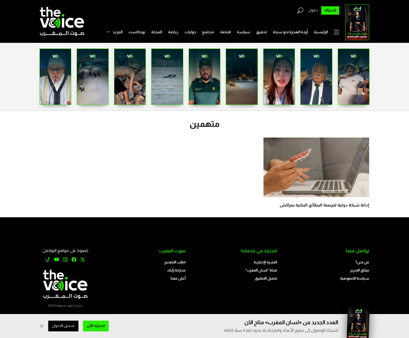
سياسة (243, 32)
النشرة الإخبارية (265, 262)
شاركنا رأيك (176, 270)
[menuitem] (321, 32)
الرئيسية (321, 32)
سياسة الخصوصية (354, 278)
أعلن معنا (178, 278)
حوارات (190, 32)
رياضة (173, 32)
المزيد (117, 32)
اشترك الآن (96, 326)
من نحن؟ (362, 262)
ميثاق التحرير (359, 270)
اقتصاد (225, 32)
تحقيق (261, 32)
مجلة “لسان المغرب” (261, 270)
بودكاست (136, 32)
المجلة (156, 32)
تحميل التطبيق (266, 278)
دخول (313, 10)
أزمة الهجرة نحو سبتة (290, 32)
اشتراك (330, 10)
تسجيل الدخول (63, 326)
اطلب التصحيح (175, 262)
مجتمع (208, 32)
